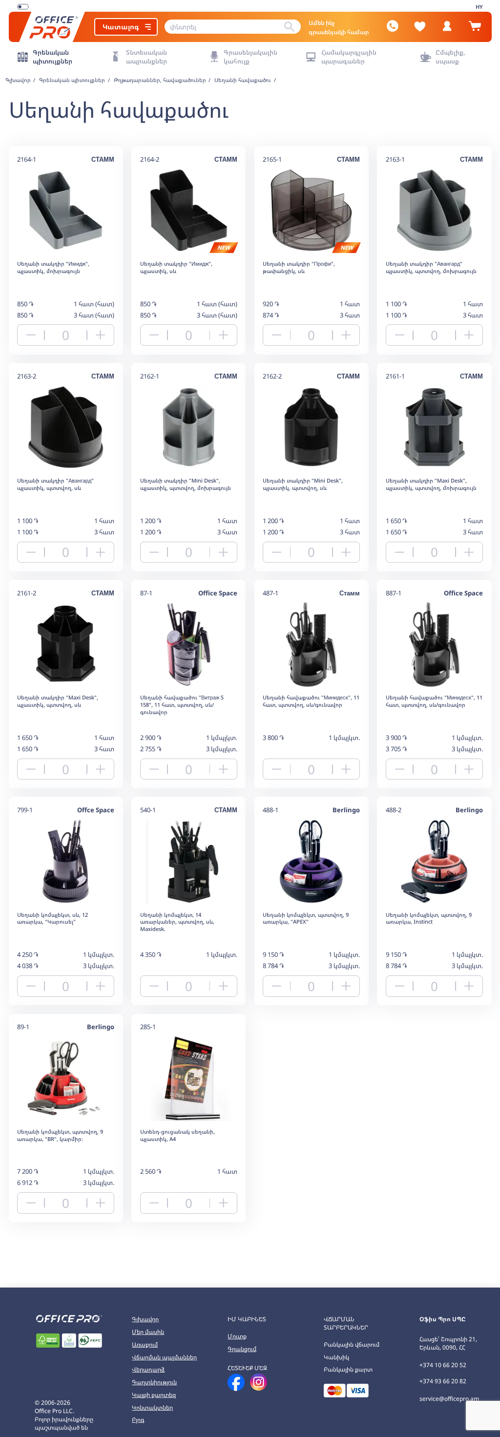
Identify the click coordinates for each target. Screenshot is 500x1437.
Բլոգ (138, 1420)
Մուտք (237, 1336)
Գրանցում (242, 1349)
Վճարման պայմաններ (164, 1357)
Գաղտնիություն (154, 1382)
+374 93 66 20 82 (442, 1381)
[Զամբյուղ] (474, 29)
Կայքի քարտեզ (154, 1395)
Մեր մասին (148, 1332)
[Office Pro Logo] (52, 27)
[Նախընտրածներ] (420, 26)
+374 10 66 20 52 (442, 1365)
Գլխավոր (145, 1319)
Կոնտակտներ (152, 1407)
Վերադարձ (148, 1369)
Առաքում (145, 1344)
